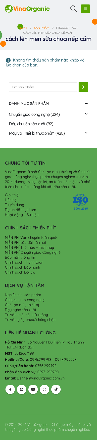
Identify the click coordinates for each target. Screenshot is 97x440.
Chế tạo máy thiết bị (22, 305)
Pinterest (21, 389)
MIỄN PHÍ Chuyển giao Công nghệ (32, 252)
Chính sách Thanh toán (24, 262)
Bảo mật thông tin (20, 257)
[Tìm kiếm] (83, 87)
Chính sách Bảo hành (22, 267)
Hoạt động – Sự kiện (22, 215)
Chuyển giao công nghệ (29, 114)
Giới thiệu (12, 195)
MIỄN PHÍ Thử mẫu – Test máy (29, 247)
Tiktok (56, 389)
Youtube (33, 389)
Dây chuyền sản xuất (27, 123)
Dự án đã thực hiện (20, 210)
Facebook (10, 389)
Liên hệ (10, 200)
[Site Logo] (27, 8)
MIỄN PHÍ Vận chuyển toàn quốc (31, 237)
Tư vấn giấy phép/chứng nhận (30, 319)
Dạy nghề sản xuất (20, 310)
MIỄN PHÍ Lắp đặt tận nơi (25, 242)
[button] (74, 8)
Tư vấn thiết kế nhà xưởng (26, 315)
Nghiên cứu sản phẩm (23, 295)
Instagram (44, 389)
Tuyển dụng (14, 205)
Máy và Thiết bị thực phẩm (31, 133)
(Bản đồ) (26, 347)
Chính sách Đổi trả (20, 272)
